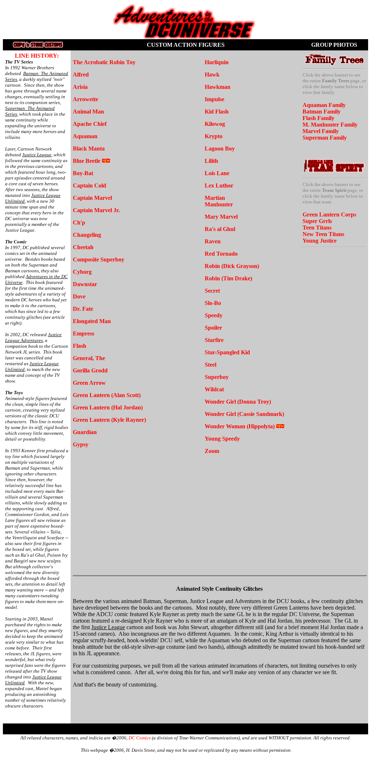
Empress (83, 333)
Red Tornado (221, 254)
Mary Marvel (221, 217)
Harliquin (217, 62)
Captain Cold (89, 185)
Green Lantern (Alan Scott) (107, 395)
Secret (212, 291)
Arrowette (85, 99)
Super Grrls (317, 221)
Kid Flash (217, 111)
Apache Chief (90, 124)
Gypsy (80, 444)
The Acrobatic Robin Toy (104, 62)
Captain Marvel (92, 198)
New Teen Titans (323, 234)
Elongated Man (92, 321)
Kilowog (215, 124)
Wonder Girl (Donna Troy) (238, 402)
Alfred (81, 74)
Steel (211, 365)
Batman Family (322, 111)
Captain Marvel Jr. (96, 210)
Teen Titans (317, 227)
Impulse (214, 99)
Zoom (212, 451)
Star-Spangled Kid (227, 352)
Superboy (217, 377)
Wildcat (214, 389)
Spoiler (213, 328)
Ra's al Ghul (220, 229)
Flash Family (318, 118)
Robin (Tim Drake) (228, 278)
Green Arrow (89, 383)
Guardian (85, 432)
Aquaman (85, 136)
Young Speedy (222, 439)
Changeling (87, 235)
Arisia (80, 87)
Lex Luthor (219, 185)
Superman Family (325, 138)
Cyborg (82, 272)
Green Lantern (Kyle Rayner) (109, 420)
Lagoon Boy (220, 148)
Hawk (212, 74)
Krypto (213, 136)
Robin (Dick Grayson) (232, 266)
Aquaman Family (324, 105)
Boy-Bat (83, 173)
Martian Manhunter (219, 201)
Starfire (214, 340)
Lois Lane (217, 173)
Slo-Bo (213, 303)
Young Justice (320, 241)
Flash (79, 346)
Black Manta (89, 148)
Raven (213, 241)
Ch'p (79, 222)
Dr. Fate (83, 309)
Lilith (211, 161)
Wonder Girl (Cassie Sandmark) (244, 414)
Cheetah (83, 247)
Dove (79, 296)
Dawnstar (85, 284)
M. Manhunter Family (330, 124)
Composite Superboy (98, 259)
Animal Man (88, 111)
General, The (89, 358)
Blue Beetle (86, 161)
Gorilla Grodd (90, 370)
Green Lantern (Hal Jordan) (108, 407)
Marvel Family (321, 131)
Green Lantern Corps (329, 214)
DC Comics (140, 738)
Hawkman (217, 87)
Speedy (213, 315)
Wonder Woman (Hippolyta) (240, 426)
